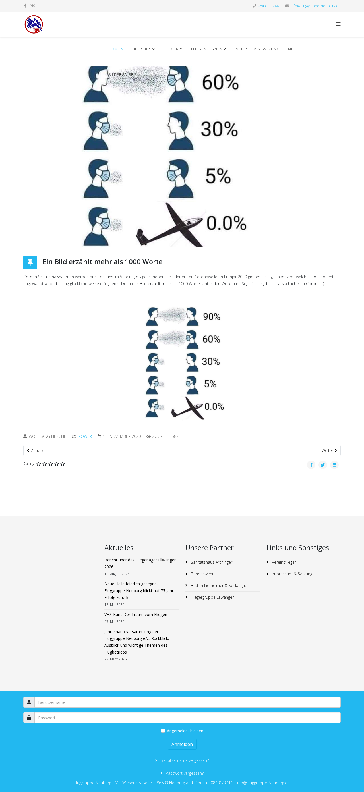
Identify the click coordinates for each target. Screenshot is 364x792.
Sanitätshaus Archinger (211, 562)
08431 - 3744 (268, 5)
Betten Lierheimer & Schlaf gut (218, 585)
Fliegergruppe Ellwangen (212, 597)
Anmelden (182, 744)
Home (114, 49)
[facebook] (25, 5)
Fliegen (172, 49)
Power (85, 436)
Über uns (141, 49)
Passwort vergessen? (184, 773)
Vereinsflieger (283, 562)
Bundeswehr (202, 574)
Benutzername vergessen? (184, 760)
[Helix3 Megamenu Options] (338, 24)
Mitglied (297, 49)
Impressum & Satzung (257, 49)
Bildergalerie (123, 74)
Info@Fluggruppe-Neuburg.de (316, 5)
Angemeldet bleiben (185, 730)
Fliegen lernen (206, 49)
